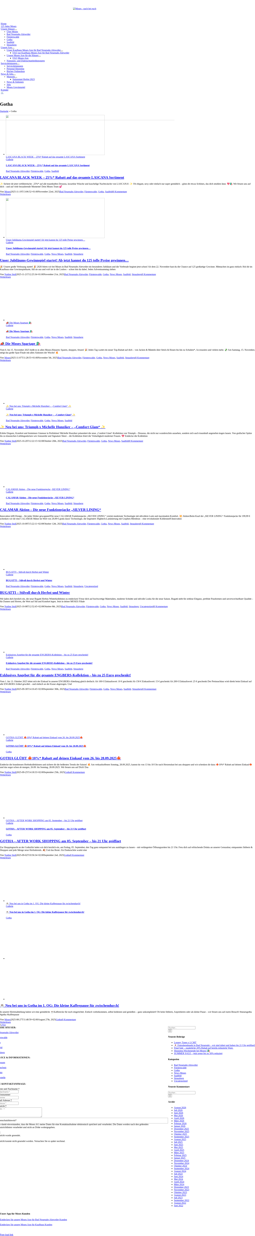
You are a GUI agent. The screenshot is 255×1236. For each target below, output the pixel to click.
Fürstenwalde (37, 171)
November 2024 (181, 1163)
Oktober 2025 (180, 1134)
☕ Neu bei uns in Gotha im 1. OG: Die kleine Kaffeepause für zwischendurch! (43, 903)
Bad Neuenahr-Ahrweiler (18, 171)
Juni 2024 (178, 1176)
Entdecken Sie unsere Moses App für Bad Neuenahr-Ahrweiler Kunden (33, 1219)
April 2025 (179, 1150)
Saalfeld (55, 171)
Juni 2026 (178, 1113)
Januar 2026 (179, 1126)
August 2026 (180, 1107)
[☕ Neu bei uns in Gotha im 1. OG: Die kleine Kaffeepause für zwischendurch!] (55, 958)
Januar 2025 (179, 1158)
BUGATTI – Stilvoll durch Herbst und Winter (27, 572)
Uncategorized (91, 586)
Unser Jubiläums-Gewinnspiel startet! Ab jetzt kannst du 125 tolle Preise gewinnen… (45, 240)
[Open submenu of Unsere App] (13, 48)
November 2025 (181, 1131)
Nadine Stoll (10, 274)
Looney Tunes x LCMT (185, 1042)
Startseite (4, 111)
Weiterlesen (5, 194)
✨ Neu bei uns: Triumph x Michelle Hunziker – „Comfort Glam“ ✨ (38, 406)
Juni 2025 (178, 1144)
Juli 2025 (178, 1142)
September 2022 (181, 1200)
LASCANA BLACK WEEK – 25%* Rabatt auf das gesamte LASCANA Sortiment (45, 157)
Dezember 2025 (181, 1129)
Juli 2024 (178, 1174)
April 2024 (179, 1182)
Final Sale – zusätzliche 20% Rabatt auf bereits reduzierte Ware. (203, 1048)
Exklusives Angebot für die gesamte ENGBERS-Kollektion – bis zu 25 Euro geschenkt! (47, 654)
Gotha (47, 171)
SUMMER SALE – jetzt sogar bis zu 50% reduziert (198, 1053)
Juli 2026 (178, 1110)
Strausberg (78, 254)
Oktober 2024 (180, 1166)
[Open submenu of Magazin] (16, 77)
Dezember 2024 (181, 1160)
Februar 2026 (180, 1123)
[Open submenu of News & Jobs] (14, 74)
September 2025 (181, 1136)
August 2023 (180, 1195)
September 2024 (181, 1168)
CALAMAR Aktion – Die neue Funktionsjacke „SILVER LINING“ (38, 489)
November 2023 (181, 1189)
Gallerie (9, 159)
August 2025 (180, 1139)
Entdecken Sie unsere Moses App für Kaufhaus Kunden (26, 1224)
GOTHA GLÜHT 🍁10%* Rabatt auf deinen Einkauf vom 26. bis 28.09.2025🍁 (44, 737)
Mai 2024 (178, 1179)
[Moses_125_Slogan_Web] (84, 8)
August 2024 (180, 1171)
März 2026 (179, 1121)
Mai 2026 (178, 1115)
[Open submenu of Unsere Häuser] (16, 29)
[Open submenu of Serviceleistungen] (18, 64)
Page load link (6, 1234)
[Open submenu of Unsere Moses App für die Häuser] (39, 56)
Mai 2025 (178, 1147)
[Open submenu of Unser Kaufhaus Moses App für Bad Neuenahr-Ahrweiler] (62, 50)
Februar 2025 (180, 1155)
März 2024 (179, 1184)
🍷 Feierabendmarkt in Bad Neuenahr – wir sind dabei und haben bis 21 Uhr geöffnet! (214, 1045)
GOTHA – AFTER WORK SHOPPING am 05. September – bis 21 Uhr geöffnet (44, 820)
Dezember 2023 (181, 1187)
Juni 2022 (178, 1205)
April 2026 (179, 1118)
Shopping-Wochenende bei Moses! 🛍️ (192, 1050)
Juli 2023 (178, 1197)
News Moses (57, 254)
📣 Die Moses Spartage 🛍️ (19, 323)
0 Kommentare (120, 191)
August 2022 (180, 1203)
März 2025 (179, 1152)
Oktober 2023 (180, 1192)
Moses (7, 191)
